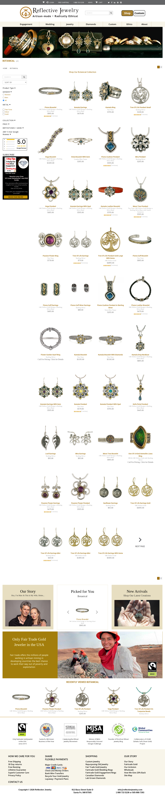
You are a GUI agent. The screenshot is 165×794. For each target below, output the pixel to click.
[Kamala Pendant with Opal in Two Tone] (110, 388)
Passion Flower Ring (50, 256)
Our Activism (130, 767)
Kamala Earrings (80, 107)
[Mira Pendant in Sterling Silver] (140, 141)
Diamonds (91, 24)
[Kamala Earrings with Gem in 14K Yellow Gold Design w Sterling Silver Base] (50, 388)
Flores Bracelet (50, 107)
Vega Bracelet (50, 157)
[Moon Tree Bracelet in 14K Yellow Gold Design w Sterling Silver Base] (110, 438)
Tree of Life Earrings (81, 256)
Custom (139, 13)
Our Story (128, 761)
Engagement (26, 24)
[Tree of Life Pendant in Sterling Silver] (82, 697)
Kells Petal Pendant (140, 404)
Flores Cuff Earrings (50, 305)
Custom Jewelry (93, 761)
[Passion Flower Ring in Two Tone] (50, 240)
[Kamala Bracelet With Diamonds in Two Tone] (110, 339)
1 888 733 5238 (122, 792)
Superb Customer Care (18, 772)
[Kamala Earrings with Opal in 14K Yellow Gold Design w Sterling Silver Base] (80, 190)
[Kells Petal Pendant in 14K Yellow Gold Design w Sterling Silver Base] (140, 388)
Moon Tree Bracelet (110, 454)
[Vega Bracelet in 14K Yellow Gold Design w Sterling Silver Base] (50, 141)
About (144, 24)
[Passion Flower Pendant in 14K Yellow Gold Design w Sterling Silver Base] (80, 487)
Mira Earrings (80, 454)
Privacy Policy (14, 775)
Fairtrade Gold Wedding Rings (99, 770)
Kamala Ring (110, 107)
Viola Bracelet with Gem (80, 157)
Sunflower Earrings (110, 503)
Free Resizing (14, 767)
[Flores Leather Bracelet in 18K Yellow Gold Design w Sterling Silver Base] (140, 289)
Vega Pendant (50, 206)
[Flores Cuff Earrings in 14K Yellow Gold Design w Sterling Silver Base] (50, 289)
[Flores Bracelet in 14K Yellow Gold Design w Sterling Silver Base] (50, 91)
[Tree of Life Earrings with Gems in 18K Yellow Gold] (110, 537)
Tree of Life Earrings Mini (50, 553)
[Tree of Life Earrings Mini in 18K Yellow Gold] (80, 537)
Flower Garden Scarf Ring (50, 355)
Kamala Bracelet (80, 355)
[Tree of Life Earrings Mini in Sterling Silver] (50, 537)
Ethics (129, 24)
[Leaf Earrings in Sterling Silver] (50, 438)
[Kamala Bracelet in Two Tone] (80, 339)
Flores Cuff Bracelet (140, 256)
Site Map (128, 775)
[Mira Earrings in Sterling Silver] (80, 438)
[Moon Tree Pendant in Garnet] (140, 190)
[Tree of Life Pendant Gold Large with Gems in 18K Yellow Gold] (110, 240)
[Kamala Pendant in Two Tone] (80, 388)
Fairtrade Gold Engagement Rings (101, 772)
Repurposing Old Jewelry (97, 764)
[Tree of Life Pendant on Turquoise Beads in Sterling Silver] (144, 697)
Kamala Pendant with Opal (110, 404)
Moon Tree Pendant (140, 206)
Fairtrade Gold (130, 764)
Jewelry (69, 24)
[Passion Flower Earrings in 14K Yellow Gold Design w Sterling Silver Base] (50, 487)
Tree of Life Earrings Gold (140, 503)
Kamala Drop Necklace (140, 355)
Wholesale (129, 770)
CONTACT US (15, 781)
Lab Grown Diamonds (96, 778)
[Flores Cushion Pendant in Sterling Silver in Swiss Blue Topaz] (110, 289)
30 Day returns (15, 764)
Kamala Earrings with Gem (50, 404)
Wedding (50, 24)
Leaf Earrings (50, 454)
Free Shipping (14, 761)
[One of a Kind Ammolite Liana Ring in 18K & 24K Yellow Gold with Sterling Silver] (140, 438)
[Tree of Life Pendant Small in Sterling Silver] (140, 91)
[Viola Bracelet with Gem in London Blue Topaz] (80, 141)
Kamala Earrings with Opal (80, 206)
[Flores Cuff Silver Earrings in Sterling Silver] (80, 289)
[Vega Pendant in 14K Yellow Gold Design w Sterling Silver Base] (50, 190)
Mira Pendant (140, 157)
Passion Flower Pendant (80, 503)
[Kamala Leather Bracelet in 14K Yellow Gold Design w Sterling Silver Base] (110, 190)
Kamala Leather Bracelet (110, 206)
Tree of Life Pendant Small (140, 107)
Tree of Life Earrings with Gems (110, 553)
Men (6, 97)
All (6, 100)
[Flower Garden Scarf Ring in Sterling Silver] (50, 339)
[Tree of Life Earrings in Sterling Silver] (80, 240)
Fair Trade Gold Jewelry (96, 767)
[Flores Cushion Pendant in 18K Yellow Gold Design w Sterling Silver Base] (110, 141)
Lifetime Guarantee (17, 770)
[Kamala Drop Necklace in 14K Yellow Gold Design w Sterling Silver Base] (140, 339)
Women (8, 95)
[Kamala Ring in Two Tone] (110, 91)
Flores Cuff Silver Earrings (80, 305)
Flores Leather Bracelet (140, 305)
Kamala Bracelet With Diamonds (110, 355)
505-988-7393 (138, 792)
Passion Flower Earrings (50, 503)
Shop (127, 13)
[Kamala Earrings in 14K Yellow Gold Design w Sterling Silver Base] (80, 91)
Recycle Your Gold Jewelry (57, 776)
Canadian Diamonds (95, 775)
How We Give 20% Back (135, 772)
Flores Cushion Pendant (110, 157)
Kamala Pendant (80, 404)
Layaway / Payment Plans (56, 779)
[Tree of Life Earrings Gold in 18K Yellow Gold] (140, 487)
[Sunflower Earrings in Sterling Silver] (110, 487)
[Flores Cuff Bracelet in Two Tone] (140, 240)
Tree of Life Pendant (83, 709)
